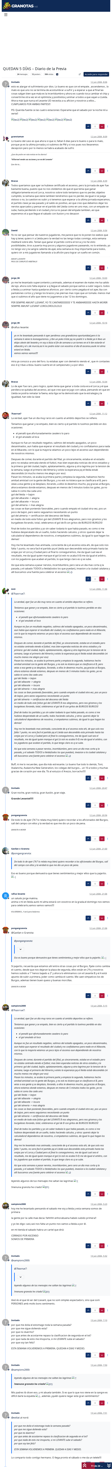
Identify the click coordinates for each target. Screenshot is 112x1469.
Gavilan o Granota (20, 848)
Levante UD (9, 74)
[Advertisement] (56, 42)
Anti (13, 589)
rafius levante (18, 893)
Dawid (14, 230)
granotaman (17, 136)
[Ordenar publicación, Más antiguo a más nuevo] (80, 74)
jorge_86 (15, 278)
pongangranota (19, 815)
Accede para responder (96, 74)
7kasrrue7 (16, 413)
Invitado (15, 82)
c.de (29, 346)
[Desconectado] (6, 138)
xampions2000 (18, 1005)
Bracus (14, 181)
